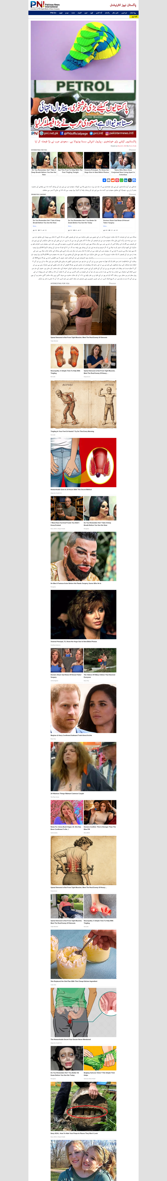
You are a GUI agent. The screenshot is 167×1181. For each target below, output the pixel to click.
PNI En (53, 13)
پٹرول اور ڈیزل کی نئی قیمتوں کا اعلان (105, 16)
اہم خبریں (124, 13)
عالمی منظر (115, 13)
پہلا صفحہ (133, 13)
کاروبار (80, 13)
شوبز (85, 13)
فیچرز (60, 13)
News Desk (132, 146)
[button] (83, 50)
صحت (73, 13)
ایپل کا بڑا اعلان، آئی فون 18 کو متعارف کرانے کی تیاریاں (68, 16)
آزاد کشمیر (99, 13)
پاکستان (107, 13)
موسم (67, 13)
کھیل (91, 13)
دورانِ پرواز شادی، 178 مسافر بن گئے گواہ (31, 16)
